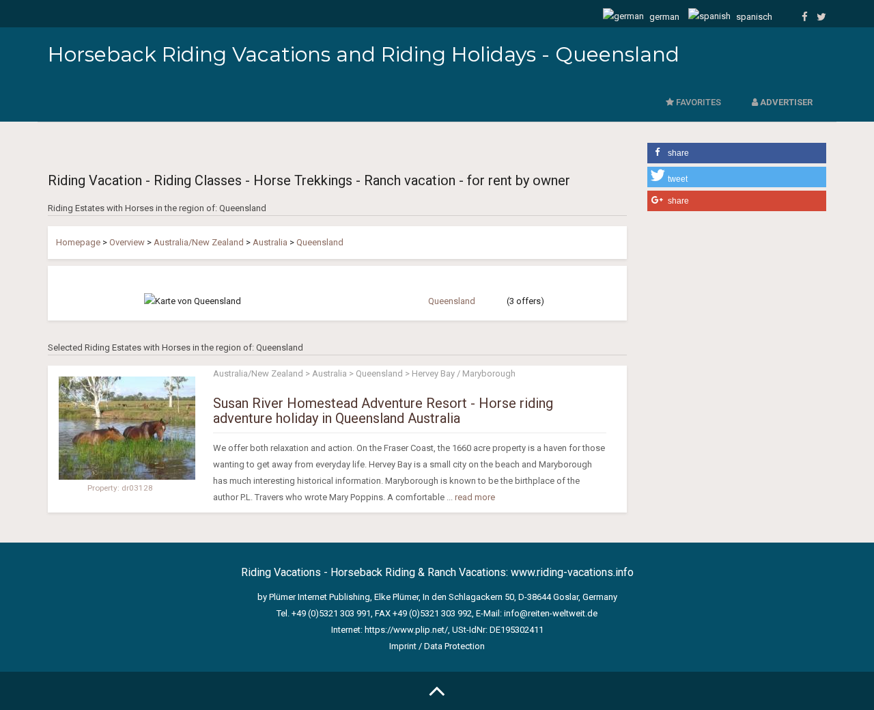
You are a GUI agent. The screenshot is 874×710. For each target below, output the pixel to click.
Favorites (697, 102)
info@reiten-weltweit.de (550, 613)
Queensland (319, 242)
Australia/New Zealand (199, 242)
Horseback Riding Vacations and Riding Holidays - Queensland (363, 54)
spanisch (753, 17)
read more (475, 497)
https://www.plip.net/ (406, 630)
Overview (127, 242)
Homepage (78, 242)
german (663, 17)
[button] (737, 153)
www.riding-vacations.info (572, 572)
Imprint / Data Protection (437, 646)
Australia (270, 242)
